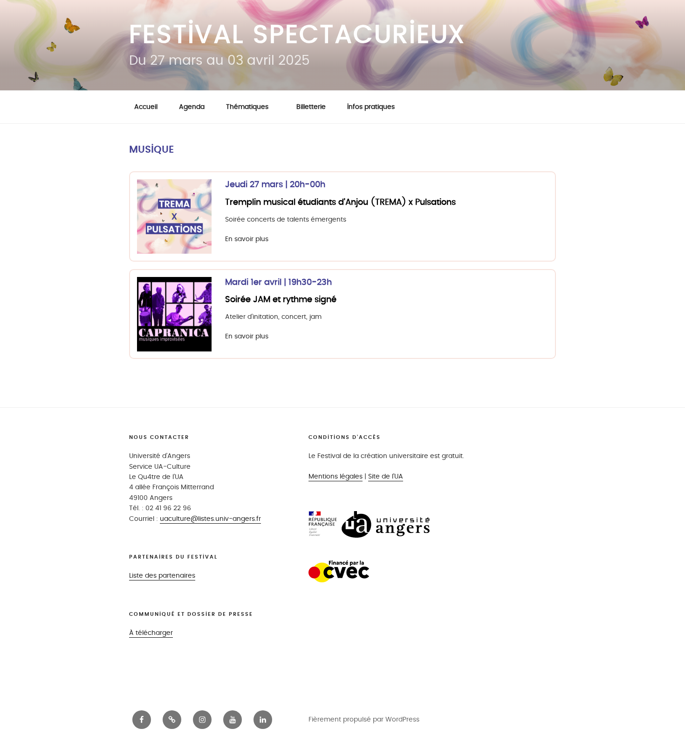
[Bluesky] (172, 719)
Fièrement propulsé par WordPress (363, 719)
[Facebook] (141, 719)
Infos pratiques (371, 107)
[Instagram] (202, 719)
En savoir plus (246, 239)
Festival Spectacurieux (297, 35)
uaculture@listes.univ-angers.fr (210, 519)
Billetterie (311, 107)
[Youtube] (232, 719)
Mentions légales (335, 476)
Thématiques (247, 107)
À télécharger (151, 633)
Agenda (192, 107)
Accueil (146, 107)
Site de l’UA (385, 476)
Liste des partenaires (162, 575)
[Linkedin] (262, 719)
